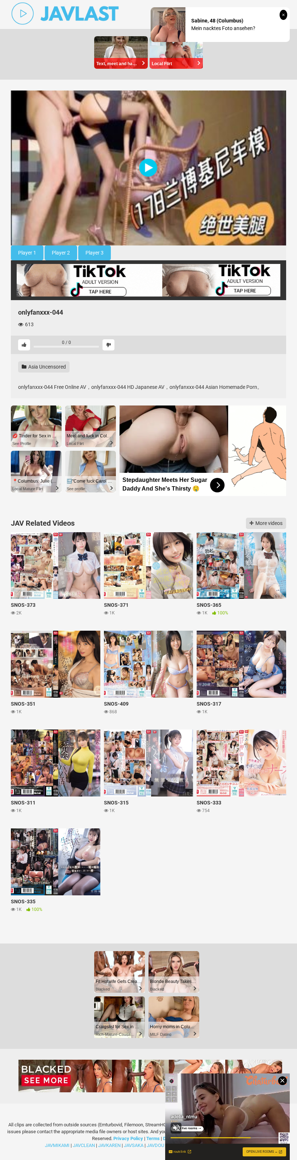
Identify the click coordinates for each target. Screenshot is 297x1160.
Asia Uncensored (46, 367)
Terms (153, 1138)
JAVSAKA (133, 1145)
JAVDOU (155, 1145)
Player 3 (94, 253)
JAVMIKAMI (57, 1145)
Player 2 (61, 253)
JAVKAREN (109, 1145)
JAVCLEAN (84, 1145)
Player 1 (27, 253)
